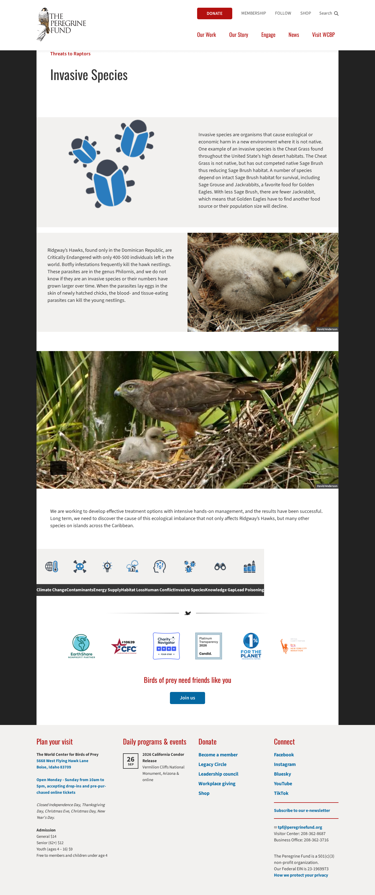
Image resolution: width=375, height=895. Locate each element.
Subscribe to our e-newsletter (302, 811)
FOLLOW (283, 13)
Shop (203, 793)
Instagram (285, 764)
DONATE (215, 13)
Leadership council (218, 774)
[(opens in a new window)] (166, 646)
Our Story (238, 34)
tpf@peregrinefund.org (300, 827)
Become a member (218, 754)
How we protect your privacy (301, 875)
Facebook (284, 754)
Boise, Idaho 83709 (54, 767)
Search (325, 13)
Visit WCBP (323, 34)
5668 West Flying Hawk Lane (62, 761)
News (294, 34)
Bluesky (282, 774)
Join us (187, 697)
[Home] (61, 25)
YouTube (283, 783)
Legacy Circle (212, 764)
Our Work (206, 34)
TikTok (281, 793)
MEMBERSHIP (253, 13)
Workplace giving (217, 783)
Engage (268, 34)
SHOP (305, 13)
